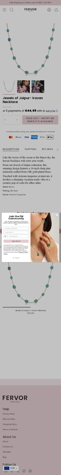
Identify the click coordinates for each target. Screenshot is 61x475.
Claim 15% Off (16, 241)
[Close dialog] (56, 215)
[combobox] (6, 236)
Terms (5, 254)
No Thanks (16, 258)
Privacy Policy (23, 252)
